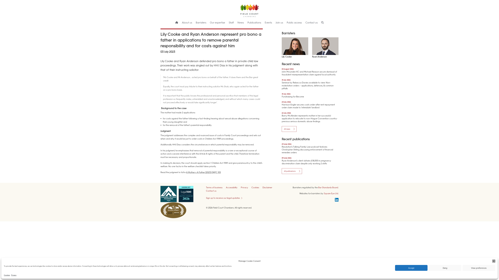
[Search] (322, 22)
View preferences (479, 268)
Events (268, 22)
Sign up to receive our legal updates (223, 198)
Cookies (7, 275)
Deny (445, 268)
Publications (254, 22)
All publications (290, 171)
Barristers (201, 22)
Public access (294, 22)
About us (187, 22)
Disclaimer (267, 187)
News (240, 22)
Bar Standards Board (328, 187)
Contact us (311, 22)
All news (287, 129)
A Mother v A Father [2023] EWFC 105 (203, 172)
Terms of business (214, 187)
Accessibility (231, 187)
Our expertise (217, 22)
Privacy (14, 275)
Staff (231, 22)
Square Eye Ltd (331, 193)
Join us (279, 22)
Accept (411, 268)
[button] (494, 261)
